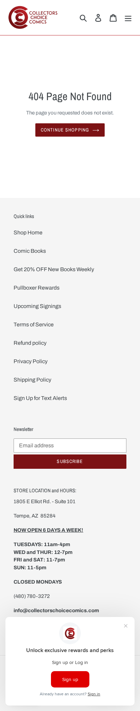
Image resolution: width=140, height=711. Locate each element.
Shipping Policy (32, 380)
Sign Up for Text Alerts (40, 398)
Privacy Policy (31, 361)
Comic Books (30, 251)
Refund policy (30, 343)
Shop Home (28, 232)
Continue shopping (65, 130)
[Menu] (128, 17)
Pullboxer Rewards (36, 288)
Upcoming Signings (37, 306)
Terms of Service (34, 324)
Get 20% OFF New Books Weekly (54, 269)
